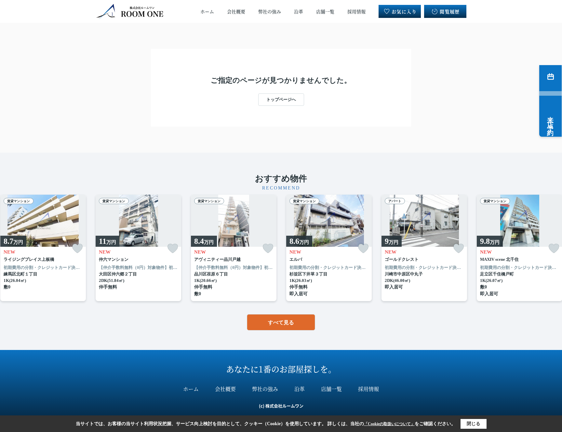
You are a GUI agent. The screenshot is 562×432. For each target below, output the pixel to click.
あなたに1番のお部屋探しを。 (281, 369)
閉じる (473, 423)
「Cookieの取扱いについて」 (389, 424)
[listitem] (138, 248)
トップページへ (281, 99)
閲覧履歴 (450, 11)
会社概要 (236, 11)
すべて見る (281, 322)
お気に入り (404, 11)
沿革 (298, 11)
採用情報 (356, 11)
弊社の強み (269, 11)
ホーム (207, 11)
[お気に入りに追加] (77, 248)
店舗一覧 (325, 11)
